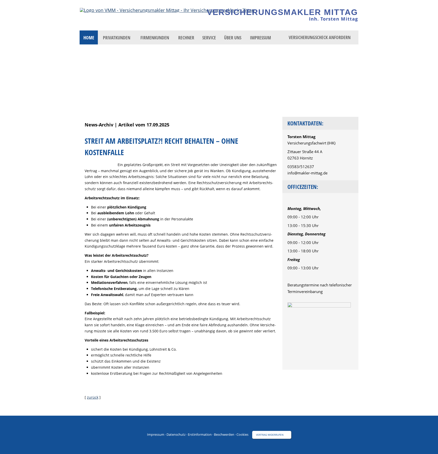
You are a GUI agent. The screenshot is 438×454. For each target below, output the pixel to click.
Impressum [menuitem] (260, 38)
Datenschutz (176, 434)
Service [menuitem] (209, 38)
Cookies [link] (242, 434)
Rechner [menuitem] (186, 38)
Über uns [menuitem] (232, 38)
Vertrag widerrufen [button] (270, 434)
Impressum (155, 434)
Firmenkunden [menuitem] (154, 38)
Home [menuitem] (88, 38)
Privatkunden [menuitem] (116, 38)
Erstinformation (200, 434)
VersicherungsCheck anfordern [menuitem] (320, 37)
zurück (92, 397)
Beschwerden (224, 434)
